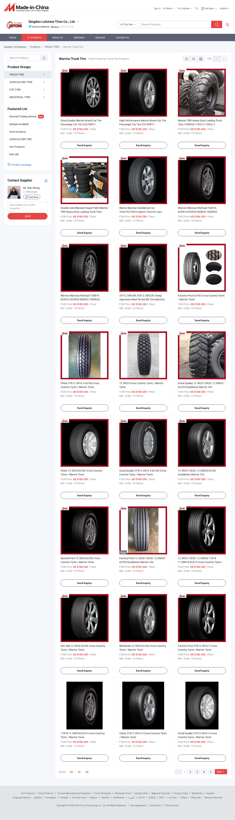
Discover (100, 37)
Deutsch (105, 797)
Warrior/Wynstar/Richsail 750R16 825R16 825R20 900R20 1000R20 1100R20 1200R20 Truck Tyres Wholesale (201, 211)
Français (64, 797)
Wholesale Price (123, 793)
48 (87, 772)
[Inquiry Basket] (197, 8)
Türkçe (183, 797)
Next (219, 771)
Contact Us (122, 37)
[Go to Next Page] (223, 59)
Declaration (155, 805)
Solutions (79, 37)
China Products (45, 793)
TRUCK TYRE (16, 74)
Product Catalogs (21, 164)
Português (51, 797)
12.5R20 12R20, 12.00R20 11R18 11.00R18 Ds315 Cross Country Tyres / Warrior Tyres (200, 562)
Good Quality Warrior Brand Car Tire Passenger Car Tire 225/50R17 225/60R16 (81, 124)
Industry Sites (141, 793)
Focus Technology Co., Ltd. (93, 805)
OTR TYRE (15, 89)
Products (36, 37)
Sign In (157, 8)
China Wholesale (102, 793)
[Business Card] (46, 180)
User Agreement (138, 805)
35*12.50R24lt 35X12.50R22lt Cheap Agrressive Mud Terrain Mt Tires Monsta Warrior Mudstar (141, 299)
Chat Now (33, 196)
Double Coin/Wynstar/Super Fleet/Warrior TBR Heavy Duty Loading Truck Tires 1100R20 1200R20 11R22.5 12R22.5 (84, 211)
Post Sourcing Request (227, 24)
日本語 (152, 797)
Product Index (181, 793)
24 (71, 771)
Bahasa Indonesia (214, 797)
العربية (131, 797)
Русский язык (79, 797)
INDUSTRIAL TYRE (19, 97)
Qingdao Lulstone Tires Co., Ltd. (51, 22)
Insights (210, 793)
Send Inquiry (84, 145)
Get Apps (209, 8)
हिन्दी (161, 797)
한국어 (141, 797)
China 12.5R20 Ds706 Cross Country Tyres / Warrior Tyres (81, 472)
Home (12, 37)
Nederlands (118, 797)
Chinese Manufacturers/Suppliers (73, 793)
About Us (57, 37)
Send (27, 216)
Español (38, 797)
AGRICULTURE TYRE (20, 82)
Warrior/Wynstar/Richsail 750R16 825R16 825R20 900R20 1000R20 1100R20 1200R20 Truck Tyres (80, 299)
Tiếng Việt (196, 797)
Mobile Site (197, 793)
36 (79, 772)
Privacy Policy (172, 805)
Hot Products (27, 793)
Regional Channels (161, 793)
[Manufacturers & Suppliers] (27, 7)
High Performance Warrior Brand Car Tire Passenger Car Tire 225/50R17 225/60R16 (142, 124)
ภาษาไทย (171, 797)
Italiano (93, 797)
